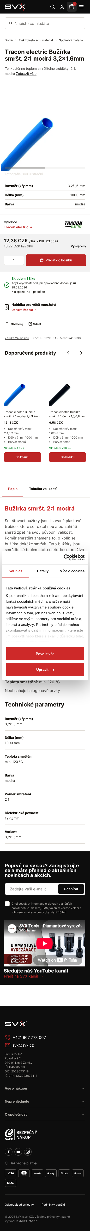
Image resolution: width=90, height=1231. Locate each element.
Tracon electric (16, 227)
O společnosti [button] (16, 1114)
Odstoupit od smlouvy (19, 1204)
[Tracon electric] (73, 224)
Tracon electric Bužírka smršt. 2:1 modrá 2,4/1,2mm (22, 414)
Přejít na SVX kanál (21, 976)
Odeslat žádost (23, 310)
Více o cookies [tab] (72, 571)
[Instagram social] (28, 1152)
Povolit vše (45, 653)
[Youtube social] (18, 1152)
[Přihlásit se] (62, 7)
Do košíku (22, 457)
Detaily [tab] (43, 571)
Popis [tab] (13, 489)
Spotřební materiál (71, 40)
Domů (9, 40)
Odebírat (71, 889)
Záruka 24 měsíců (17, 338)
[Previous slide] (69, 353)
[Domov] (41, 1023)
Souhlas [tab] (16, 571)
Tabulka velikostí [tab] (43, 489)
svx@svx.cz (23, 1045)
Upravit (42, 669)
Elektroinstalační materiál (36, 40)
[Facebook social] (8, 1152)
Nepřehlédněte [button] (17, 1101)
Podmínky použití (53, 1204)
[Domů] (16, 6)
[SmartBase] (26, 1221)
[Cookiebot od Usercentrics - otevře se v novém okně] (64, 557)
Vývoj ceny (78, 246)
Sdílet (37, 324)
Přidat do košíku (59, 260)
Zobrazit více (26, 73)
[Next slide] (80, 353)
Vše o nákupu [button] (16, 1088)
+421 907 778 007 (29, 1037)
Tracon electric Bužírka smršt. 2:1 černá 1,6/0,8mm (66, 414)
